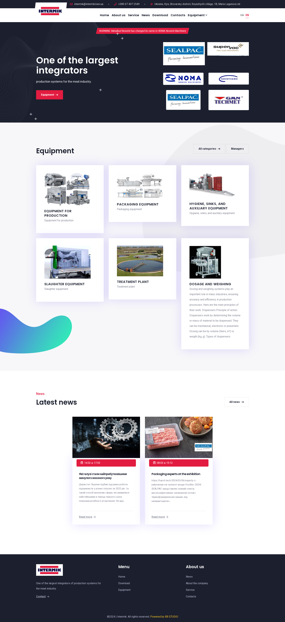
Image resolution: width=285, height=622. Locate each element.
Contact (41, 596)
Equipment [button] (196, 15)
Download (160, 15)
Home (104, 15)
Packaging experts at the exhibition (176, 474)
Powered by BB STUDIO (164, 616)
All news (234, 401)
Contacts (178, 15)
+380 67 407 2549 (129, 4)
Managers (237, 148)
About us (118, 15)
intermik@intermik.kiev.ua (88, 4)
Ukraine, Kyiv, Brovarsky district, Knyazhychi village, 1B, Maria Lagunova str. (198, 4)
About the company (197, 583)
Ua (242, 15)
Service (133, 15)
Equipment (47, 94)
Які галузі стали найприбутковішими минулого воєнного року (103, 476)
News (146, 15)
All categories (207, 148)
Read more (85, 516)
